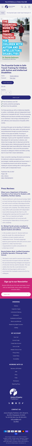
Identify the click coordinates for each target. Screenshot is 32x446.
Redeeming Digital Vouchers (16, 324)
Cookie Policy (16, 355)
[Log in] (25, 7)
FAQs (16, 377)
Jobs (16, 371)
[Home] (10, 6)
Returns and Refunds (16, 321)
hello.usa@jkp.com (16, 419)
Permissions (16, 381)
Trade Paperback (7, 82)
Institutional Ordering (16, 312)
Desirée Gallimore (14, 76)
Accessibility (16, 359)
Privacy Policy (16, 352)
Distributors (16, 315)
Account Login (16, 340)
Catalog (16, 327)
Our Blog (16, 421)
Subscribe (7, 294)
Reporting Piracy (16, 384)
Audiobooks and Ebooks (16, 318)
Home (2, 12)
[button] (2, 7)
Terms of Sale (16, 346)
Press (16, 374)
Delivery (16, 305)
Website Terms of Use (16, 349)
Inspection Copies (16, 309)
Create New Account (16, 343)
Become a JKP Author (16, 368)
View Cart (16, 337)
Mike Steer (12, 78)
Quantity (3, 89)
